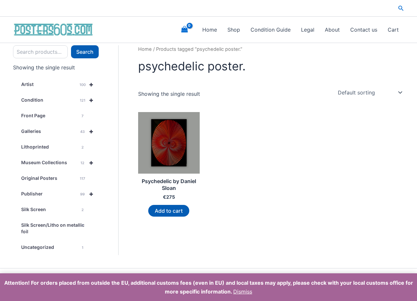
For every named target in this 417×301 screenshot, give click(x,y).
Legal (307, 29)
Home (209, 29)
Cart (393, 29)
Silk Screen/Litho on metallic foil (52, 228)
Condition (57, 100)
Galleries (57, 131)
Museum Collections (57, 162)
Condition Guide (271, 29)
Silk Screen (52, 209)
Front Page (52, 115)
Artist (57, 84)
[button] (401, 8)
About (332, 29)
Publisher (57, 194)
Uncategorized (52, 247)
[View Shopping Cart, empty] (184, 29)
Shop (233, 29)
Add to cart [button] (169, 211)
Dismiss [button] (242, 291)
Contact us (363, 29)
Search (84, 52)
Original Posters (53, 178)
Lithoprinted (52, 147)
